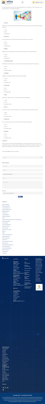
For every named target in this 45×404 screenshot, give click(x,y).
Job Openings (5, 222)
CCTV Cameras (27, 280)
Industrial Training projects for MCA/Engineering (11, 219)
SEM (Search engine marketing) (27, 277)
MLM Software (5, 228)
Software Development (27, 266)
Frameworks (4, 212)
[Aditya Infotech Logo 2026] (7, 2)
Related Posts (5, 243)
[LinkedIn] (8, 388)
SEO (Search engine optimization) (27, 273)
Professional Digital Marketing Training (27, 283)
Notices (3, 231)
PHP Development (6, 238)
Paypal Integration (6, 236)
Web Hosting (27, 270)
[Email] (3, 390)
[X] (5, 388)
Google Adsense (5, 214)
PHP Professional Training (7, 241)
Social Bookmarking (6, 246)
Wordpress (4, 253)
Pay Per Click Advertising (7, 234)
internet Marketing (6, 221)
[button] (22, 2)
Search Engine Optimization (7, 244)
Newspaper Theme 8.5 (6, 229)
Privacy (4, 397)
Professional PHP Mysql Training (28, 287)
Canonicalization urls (6, 207)
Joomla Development (6, 224)
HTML (3, 217)
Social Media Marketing (6, 248)
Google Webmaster (6, 216)
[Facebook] (3, 388)
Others (3, 233)
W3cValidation (5, 251)
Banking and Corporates (11, 397)
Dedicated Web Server (6, 209)
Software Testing (5, 249)
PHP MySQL (4, 239)
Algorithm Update (5, 204)
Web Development (27, 263)
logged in (9, 151)
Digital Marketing (5, 211)
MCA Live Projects (6, 226)
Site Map (18, 397)
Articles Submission (6, 206)
